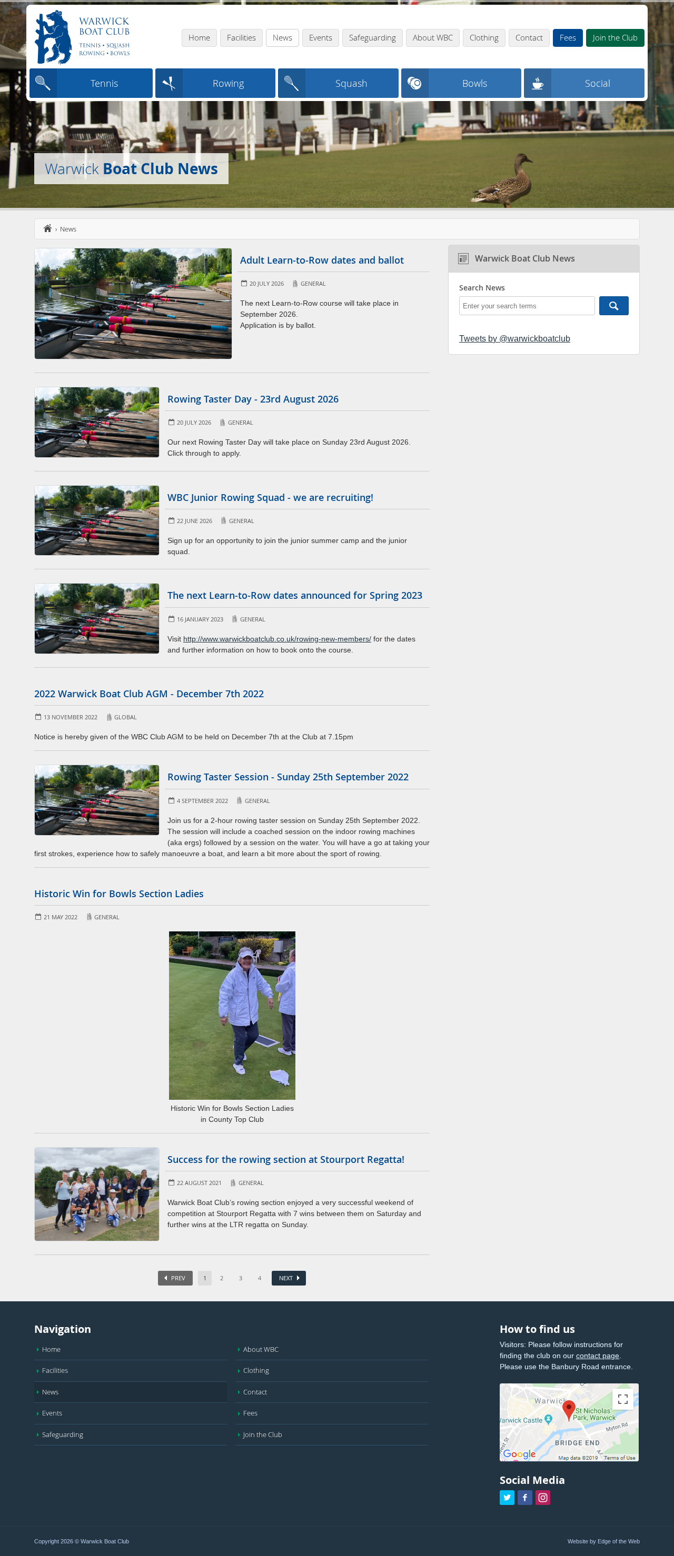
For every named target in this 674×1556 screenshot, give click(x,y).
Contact (529, 37)
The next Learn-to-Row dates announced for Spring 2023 (294, 595)
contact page (597, 1355)
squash (351, 83)
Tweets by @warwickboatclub (514, 338)
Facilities (241, 37)
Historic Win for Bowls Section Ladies (119, 893)
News (282, 37)
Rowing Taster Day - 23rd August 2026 (253, 399)
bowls (474, 83)
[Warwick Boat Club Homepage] (82, 38)
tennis (104, 83)
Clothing (484, 37)
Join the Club (615, 37)
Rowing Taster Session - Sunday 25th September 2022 (288, 776)
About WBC (433, 37)
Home (199, 37)
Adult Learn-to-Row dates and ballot (322, 260)
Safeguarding (372, 37)
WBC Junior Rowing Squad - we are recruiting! (270, 497)
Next (286, 1278)
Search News (482, 288)
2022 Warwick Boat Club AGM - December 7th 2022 (149, 693)
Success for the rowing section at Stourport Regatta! (285, 1159)
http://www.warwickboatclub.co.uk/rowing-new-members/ (277, 639)
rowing (228, 83)
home (47, 228)
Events (320, 37)
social (597, 83)
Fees (568, 37)
